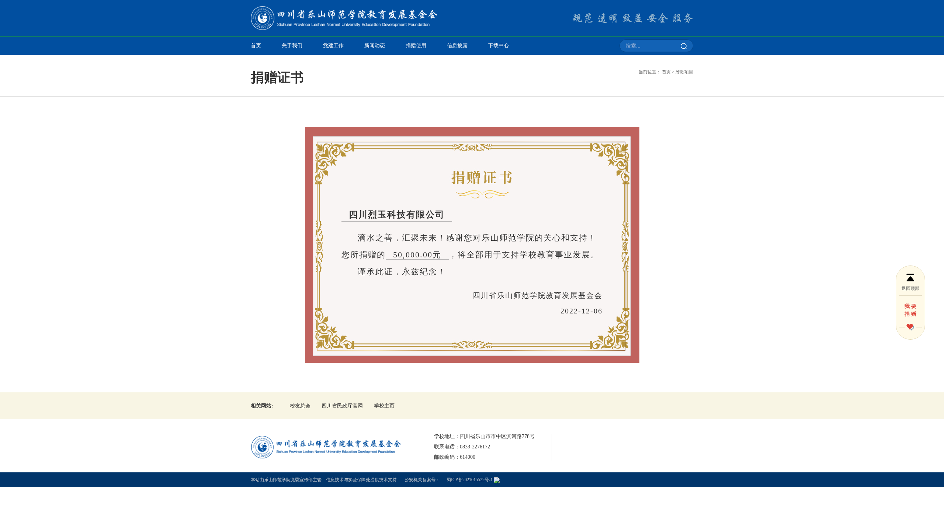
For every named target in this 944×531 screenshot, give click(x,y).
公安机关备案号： (422, 479)
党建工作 (333, 45)
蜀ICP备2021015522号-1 (470, 479)
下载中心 (498, 45)
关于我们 (292, 45)
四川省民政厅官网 (342, 406)
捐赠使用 (416, 45)
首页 (256, 45)
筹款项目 (684, 71)
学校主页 (384, 406)
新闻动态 (374, 45)
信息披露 (457, 45)
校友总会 (300, 406)
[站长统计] (497, 479)
